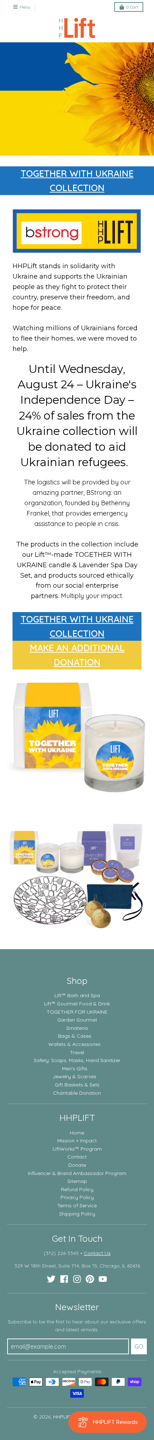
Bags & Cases (74, 1036)
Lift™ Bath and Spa (77, 995)
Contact (77, 1157)
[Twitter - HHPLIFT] (51, 1279)
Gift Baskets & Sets (77, 1084)
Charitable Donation (77, 1093)
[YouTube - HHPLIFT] (102, 1279)
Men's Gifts (74, 1068)
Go (139, 1346)
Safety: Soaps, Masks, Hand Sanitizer (77, 1060)
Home (77, 1132)
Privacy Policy (77, 1197)
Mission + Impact (77, 1140)
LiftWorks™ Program (77, 1149)
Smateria (77, 1028)
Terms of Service (77, 1205)
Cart (132, 7)
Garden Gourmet (77, 1020)
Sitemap (77, 1181)
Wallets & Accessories (74, 1044)
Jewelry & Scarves (74, 1076)
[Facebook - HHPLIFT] (64, 1279)
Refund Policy (77, 1189)
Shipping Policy (77, 1214)
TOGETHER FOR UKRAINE (77, 1012)
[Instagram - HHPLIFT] (77, 1279)
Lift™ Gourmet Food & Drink (77, 1003)
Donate (77, 1165)
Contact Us (97, 1253)
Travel (77, 1052)
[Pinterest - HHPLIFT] (90, 1279)
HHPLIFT (63, 1416)
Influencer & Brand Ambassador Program (77, 1173)
